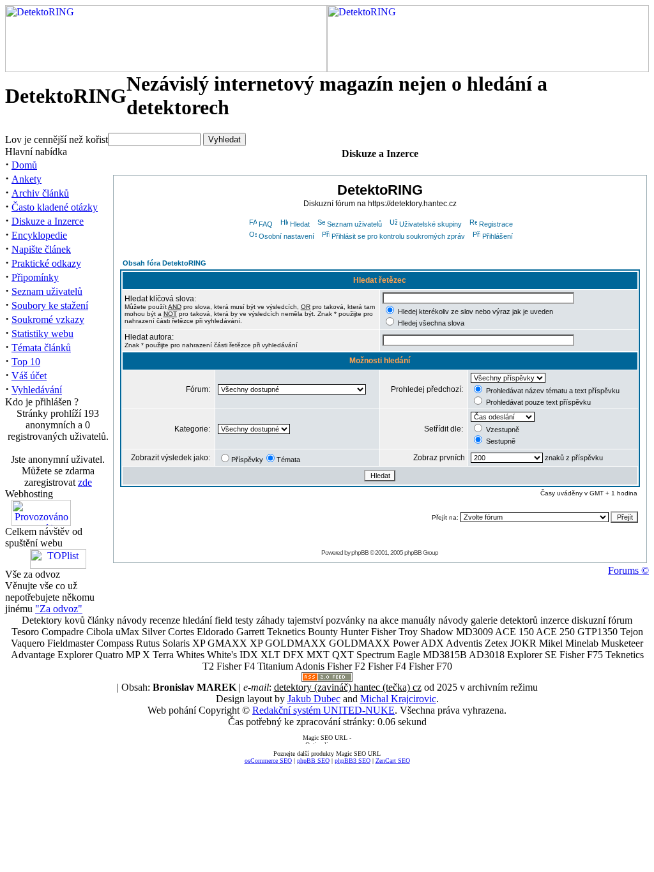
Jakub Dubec (313, 698)
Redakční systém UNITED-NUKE (323, 710)
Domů (24, 165)
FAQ (266, 224)
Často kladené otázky (54, 207)
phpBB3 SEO (352, 760)
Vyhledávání (36, 389)
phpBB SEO (313, 760)
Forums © (628, 570)
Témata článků (41, 347)
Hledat (300, 224)
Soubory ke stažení (49, 305)
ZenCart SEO (393, 760)
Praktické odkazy (46, 263)
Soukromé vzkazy (47, 319)
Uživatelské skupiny (430, 224)
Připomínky (35, 277)
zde (85, 482)
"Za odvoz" (58, 608)
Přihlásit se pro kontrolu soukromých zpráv (398, 236)
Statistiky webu (42, 333)
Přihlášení (497, 236)
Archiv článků (40, 193)
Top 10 (25, 361)
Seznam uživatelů (46, 291)
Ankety (26, 179)
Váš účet (29, 375)
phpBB (360, 552)
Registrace (496, 224)
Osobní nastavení (286, 236)
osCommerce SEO (268, 760)
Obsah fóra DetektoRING (164, 263)
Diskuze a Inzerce (47, 221)
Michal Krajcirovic (398, 698)
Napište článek (41, 249)
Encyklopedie (39, 235)
